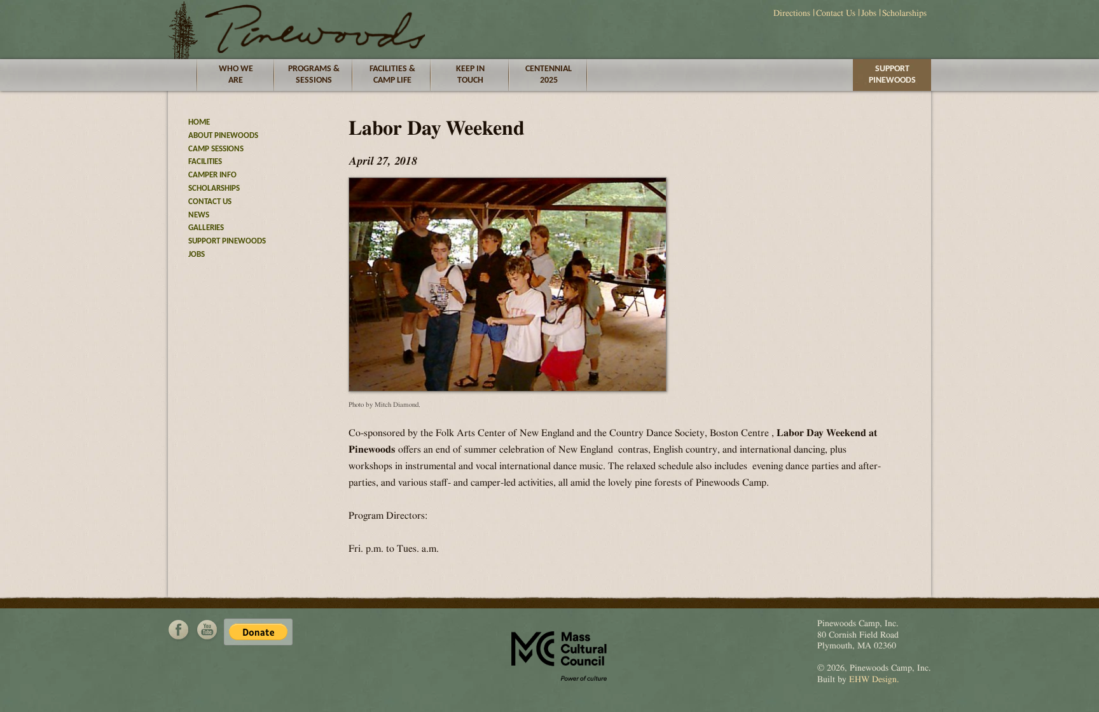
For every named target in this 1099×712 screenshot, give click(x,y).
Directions (791, 13)
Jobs (868, 13)
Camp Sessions (216, 149)
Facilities (205, 162)
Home (199, 122)
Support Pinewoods (892, 74)
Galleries (206, 228)
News (198, 215)
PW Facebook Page (179, 630)
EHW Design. (874, 679)
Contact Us (835, 13)
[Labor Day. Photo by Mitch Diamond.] (508, 388)
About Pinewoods (223, 136)
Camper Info (212, 175)
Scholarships (904, 13)
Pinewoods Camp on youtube (207, 630)
